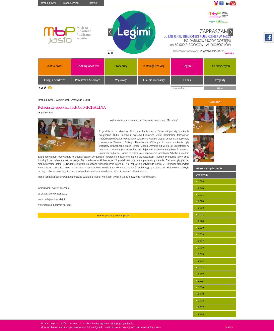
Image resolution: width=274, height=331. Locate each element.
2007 (201, 307)
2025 (201, 188)
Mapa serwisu (71, 3)
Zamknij (229, 327)
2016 (201, 247)
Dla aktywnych (220, 66)
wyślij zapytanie (122, 215)
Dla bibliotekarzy (154, 80)
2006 (201, 314)
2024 (201, 194)
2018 (201, 234)
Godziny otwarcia (87, 66)
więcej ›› (229, 53)
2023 (201, 201)
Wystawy (121, 80)
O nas (187, 80)
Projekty (220, 80)
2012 (201, 274)
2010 (201, 287)
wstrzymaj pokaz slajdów (112, 53)
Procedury (120, 66)
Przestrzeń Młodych (87, 80)
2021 (201, 214)
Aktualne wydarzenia (209, 168)
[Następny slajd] (230, 32)
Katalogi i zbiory (153, 66)
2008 (201, 300)
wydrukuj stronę (104, 215)
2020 (201, 221)
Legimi (187, 66)
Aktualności (54, 66)
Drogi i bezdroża (54, 80)
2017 (201, 241)
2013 (201, 267)
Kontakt (93, 3)
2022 (201, 208)
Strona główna (49, 3)
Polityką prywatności (122, 323)
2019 (201, 227)
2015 (201, 254)
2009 (201, 294)
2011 (87, 100)
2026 (201, 181)
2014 (201, 261)
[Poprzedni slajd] (110, 32)
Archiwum (76, 100)
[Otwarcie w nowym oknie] (215, 3)
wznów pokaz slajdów (109, 53)
